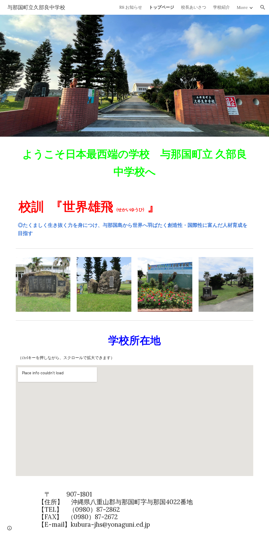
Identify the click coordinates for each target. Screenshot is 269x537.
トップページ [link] (161, 7)
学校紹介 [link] (221, 7)
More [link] (242, 7)
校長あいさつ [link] (193, 7)
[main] (135, 162)
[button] (262, 7)
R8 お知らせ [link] (130, 7)
